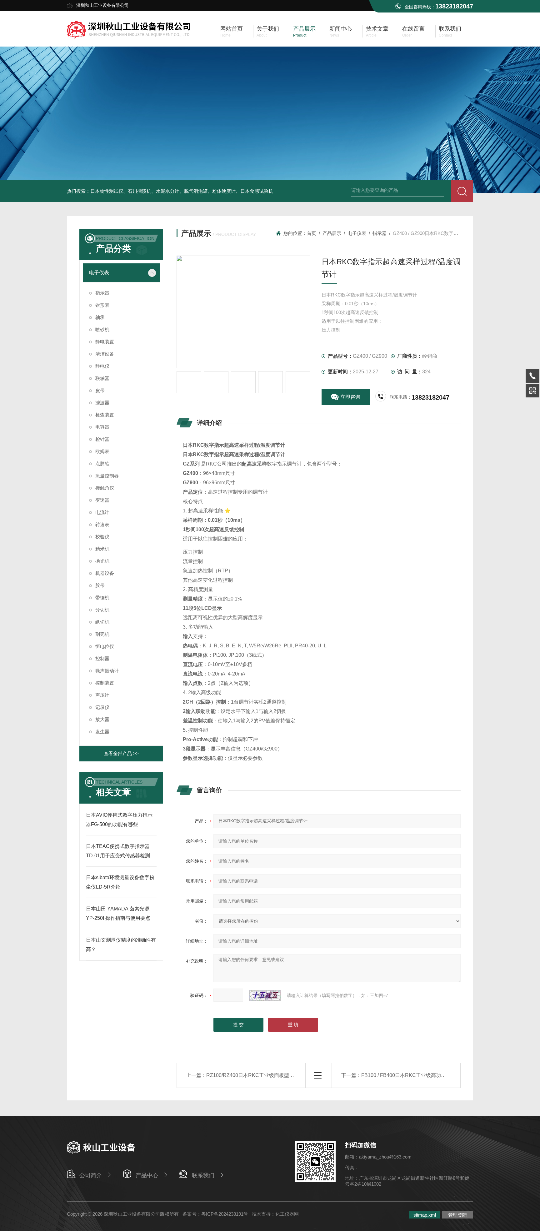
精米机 (102, 548)
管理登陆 (457, 1215)
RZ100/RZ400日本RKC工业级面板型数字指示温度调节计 (270, 1075)
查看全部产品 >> (121, 753)
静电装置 (104, 341)
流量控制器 (107, 475)
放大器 (102, 719)
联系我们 (203, 1175)
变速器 (102, 500)
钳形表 (102, 305)
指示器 (102, 293)
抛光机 (102, 561)
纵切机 (102, 622)
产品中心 (147, 1175)
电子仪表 (99, 272)
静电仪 (102, 366)
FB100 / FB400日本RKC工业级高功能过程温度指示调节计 (426, 1075)
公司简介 (90, 1175)
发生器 (102, 731)
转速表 (102, 524)
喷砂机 (102, 329)
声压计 (102, 695)
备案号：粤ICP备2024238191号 (215, 1214)
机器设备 (104, 573)
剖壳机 (102, 634)
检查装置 (104, 414)
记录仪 (102, 707)
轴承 (100, 317)
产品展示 (331, 233)
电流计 (102, 512)
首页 (311, 233)
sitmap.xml (424, 1215)
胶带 (100, 585)
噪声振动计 (107, 670)
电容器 (102, 427)
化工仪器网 (287, 1214)
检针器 (102, 439)
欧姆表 (102, 451)
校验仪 (102, 536)
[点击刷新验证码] (265, 995)
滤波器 (102, 402)
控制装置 (104, 682)
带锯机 (102, 597)
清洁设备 (104, 353)
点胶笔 (102, 463)
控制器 (102, 658)
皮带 (100, 390)
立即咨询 (350, 397)
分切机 (102, 609)
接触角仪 (104, 488)
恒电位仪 (104, 646)
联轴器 (102, 378)
